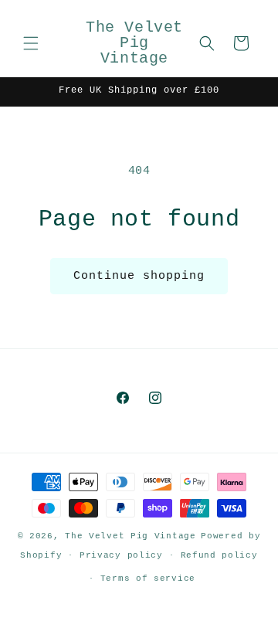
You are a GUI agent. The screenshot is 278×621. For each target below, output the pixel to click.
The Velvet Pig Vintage (130, 536)
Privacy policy (121, 555)
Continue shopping (139, 276)
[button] (31, 43)
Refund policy (219, 555)
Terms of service (147, 578)
